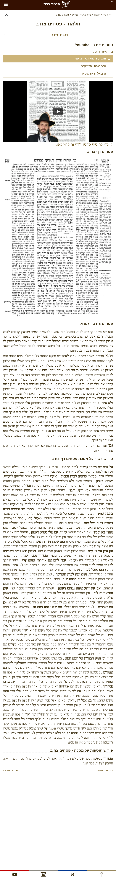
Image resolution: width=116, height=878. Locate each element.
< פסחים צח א (105, 770)
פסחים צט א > (10, 770)
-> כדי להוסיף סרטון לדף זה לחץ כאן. (84, 144)
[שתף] (6, 15)
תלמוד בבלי (51, 4)
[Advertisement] (58, 781)
